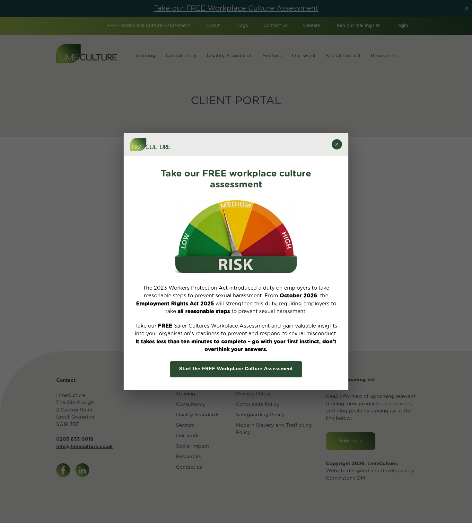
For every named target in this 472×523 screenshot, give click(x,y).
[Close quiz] (337, 144)
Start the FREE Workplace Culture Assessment (236, 368)
